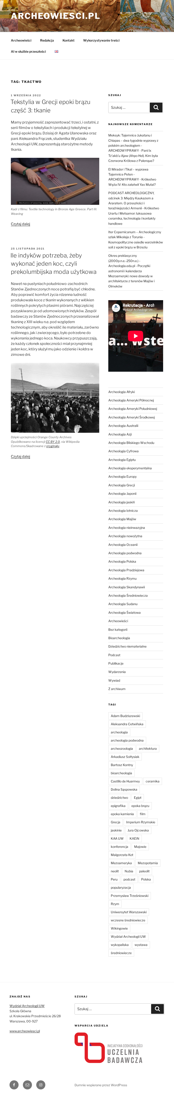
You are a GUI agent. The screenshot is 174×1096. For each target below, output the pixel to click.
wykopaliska (120, 945)
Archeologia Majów (122, 519)
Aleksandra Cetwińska (127, 724)
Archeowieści (21, 40)
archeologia (119, 732)
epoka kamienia (122, 814)
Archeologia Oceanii (123, 545)
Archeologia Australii (123, 426)
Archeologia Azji (120, 434)
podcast (129, 879)
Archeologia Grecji (121, 485)
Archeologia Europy (122, 476)
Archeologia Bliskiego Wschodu (131, 443)
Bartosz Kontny (122, 765)
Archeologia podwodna (125, 553)
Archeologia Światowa (124, 612)
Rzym (115, 904)
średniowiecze (121, 953)
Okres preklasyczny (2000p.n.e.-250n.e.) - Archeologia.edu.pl (124, 261)
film (142, 814)
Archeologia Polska (122, 561)
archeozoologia (122, 748)
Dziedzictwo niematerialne (127, 646)
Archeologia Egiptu (122, 460)
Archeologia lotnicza (123, 510)
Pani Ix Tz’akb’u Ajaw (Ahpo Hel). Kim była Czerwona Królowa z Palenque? (133, 155)
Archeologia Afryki (121, 392)
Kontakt (69, 40)
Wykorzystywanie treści (101, 40)
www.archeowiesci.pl (25, 1031)
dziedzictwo (119, 797)
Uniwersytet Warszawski (129, 912)
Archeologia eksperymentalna (130, 468)
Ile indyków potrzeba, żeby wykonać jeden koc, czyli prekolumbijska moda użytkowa (53, 263)
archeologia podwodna (127, 740)
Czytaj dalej (20, 224)
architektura (148, 748)
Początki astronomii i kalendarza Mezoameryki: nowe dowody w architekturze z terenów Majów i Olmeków (131, 276)
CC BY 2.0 (53, 441)
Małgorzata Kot (122, 855)
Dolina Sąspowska (124, 789)
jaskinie (116, 830)
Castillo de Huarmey (125, 781)
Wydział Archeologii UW (128, 936)
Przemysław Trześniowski (129, 896)
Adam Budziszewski (125, 716)
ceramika (153, 781)
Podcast (114, 655)
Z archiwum (117, 689)
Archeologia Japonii (122, 493)
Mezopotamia (148, 863)
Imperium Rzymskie (140, 822)
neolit (115, 871)
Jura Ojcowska (138, 830)
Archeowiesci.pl (56, 16)
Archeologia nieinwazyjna (126, 527)
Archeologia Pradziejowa (126, 570)
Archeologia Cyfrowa (123, 451)
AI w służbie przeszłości (28, 51)
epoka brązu (140, 806)
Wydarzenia (117, 672)
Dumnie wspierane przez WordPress (101, 1085)
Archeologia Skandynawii (126, 587)
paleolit (144, 871)
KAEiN (134, 838)
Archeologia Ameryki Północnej (131, 400)
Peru (114, 879)
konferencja (119, 847)
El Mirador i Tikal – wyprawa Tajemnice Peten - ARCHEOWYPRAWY (128, 174)
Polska (146, 879)
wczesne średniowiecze (128, 920)
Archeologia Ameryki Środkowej (131, 417)
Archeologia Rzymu (122, 578)
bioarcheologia (121, 773)
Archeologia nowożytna (125, 536)
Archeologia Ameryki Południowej (132, 409)
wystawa (141, 945)
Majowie (140, 847)
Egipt (137, 797)
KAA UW (117, 838)
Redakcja (47, 40)
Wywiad (114, 680)
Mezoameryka (121, 863)
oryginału (52, 446)
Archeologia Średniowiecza (128, 595)
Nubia (129, 871)
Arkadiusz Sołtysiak (125, 757)
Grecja (115, 822)
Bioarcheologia (119, 638)
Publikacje (115, 663)
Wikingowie (119, 928)
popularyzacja (121, 887)
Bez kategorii (117, 629)
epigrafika (118, 806)
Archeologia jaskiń (121, 502)
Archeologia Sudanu (123, 604)
